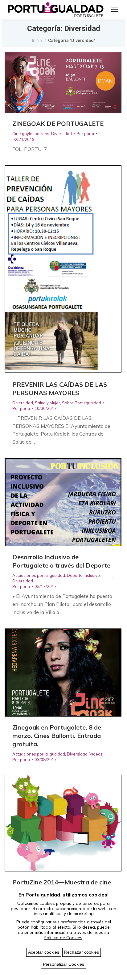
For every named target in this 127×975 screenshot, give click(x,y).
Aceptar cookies (43, 952)
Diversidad (61, 133)
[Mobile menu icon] (115, 9)
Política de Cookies (63, 937)
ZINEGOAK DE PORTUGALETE (58, 123)
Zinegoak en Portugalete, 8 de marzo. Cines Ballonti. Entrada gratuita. (56, 735)
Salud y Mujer (47, 402)
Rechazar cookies (81, 952)
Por (85, 133)
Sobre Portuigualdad (81, 402)
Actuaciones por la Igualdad (38, 575)
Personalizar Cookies (63, 964)
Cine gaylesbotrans (30, 133)
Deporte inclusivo (83, 575)
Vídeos (96, 753)
